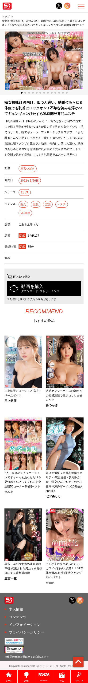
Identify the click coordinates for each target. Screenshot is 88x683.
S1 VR (24, 192)
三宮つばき (27, 168)
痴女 (23, 204)
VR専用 (25, 213)
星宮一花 (10, 578)
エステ (61, 204)
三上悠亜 (10, 401)
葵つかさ (52, 405)
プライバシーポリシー (26, 632)
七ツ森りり (53, 496)
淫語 (48, 204)
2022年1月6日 (29, 180)
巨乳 (35, 204)
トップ (6, 16)
